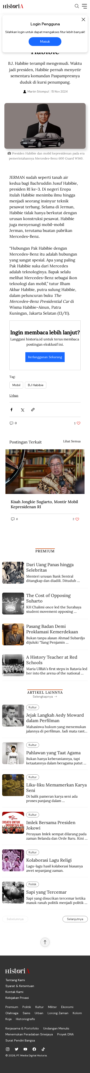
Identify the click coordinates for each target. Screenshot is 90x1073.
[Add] (45, 126)
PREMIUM (45, 551)
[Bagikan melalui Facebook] (11, 410)
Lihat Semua (72, 441)
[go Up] (45, 942)
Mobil (16, 385)
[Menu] (84, 6)
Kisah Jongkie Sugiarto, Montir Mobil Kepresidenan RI (44, 504)
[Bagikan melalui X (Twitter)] (22, 410)
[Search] (77, 6)
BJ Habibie (35, 385)
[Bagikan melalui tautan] (33, 410)
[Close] (83, 19)
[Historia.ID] (13, 6)
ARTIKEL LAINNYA (45, 692)
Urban (13, 395)
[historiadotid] (7, 1049)
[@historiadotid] (25, 1049)
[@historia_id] (16, 1049)
